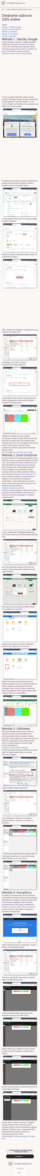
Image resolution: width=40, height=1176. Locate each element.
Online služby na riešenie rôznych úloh (18, 9)
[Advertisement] (20, 75)
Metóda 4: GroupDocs (10, 34)
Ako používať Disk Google (23, 452)
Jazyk (19, 1173)
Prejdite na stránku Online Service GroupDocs (19, 907)
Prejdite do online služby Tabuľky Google (17, 54)
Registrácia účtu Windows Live (25, 474)
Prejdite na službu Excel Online (13, 488)
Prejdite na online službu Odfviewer (15, 748)
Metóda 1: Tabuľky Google (11, 27)
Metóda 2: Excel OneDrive (11, 29)
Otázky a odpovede (9, 36)
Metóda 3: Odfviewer (9, 32)
